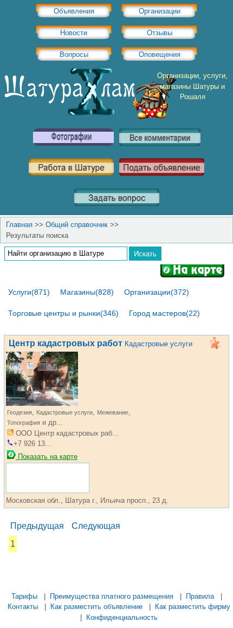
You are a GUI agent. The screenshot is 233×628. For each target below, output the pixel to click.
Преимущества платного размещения (111, 596)
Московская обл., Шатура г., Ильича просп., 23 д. (87, 500)
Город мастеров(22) (164, 313)
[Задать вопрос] (117, 210)
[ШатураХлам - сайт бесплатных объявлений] (89, 117)
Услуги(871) (29, 292)
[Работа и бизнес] (71, 180)
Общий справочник (77, 225)
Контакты (23, 607)
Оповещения (159, 54)
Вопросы (74, 54)
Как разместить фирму (192, 607)
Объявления (74, 11)
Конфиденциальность (122, 617)
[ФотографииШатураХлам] (73, 150)
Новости (73, 33)
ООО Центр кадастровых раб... (66, 433)
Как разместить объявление (96, 607)
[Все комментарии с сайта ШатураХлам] (159, 150)
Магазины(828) (87, 292)
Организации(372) (156, 292)
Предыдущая (37, 525)
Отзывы (159, 33)
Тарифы (24, 596)
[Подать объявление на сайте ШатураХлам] (161, 180)
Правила (200, 596)
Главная (19, 225)
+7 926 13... (32, 443)
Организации (159, 11)
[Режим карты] (192, 272)
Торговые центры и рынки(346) (63, 313)
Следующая (96, 525)
